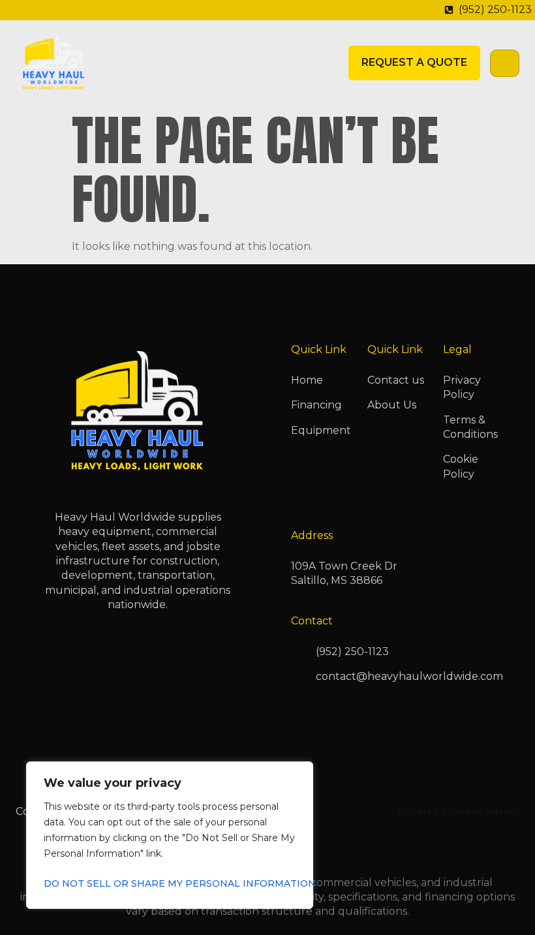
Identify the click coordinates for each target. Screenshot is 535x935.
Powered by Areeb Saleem (458, 812)
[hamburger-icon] (504, 63)
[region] (169, 835)
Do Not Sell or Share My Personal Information (170, 883)
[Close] (299, 772)
